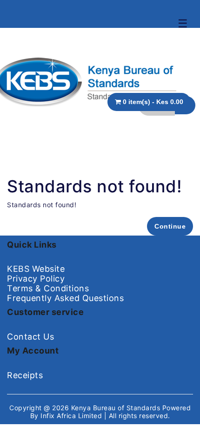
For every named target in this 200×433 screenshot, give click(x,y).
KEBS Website (36, 269)
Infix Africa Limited (72, 416)
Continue (170, 226)
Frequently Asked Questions (65, 298)
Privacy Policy (36, 278)
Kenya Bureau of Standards (116, 408)
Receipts (25, 375)
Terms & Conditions (48, 288)
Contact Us (30, 336)
